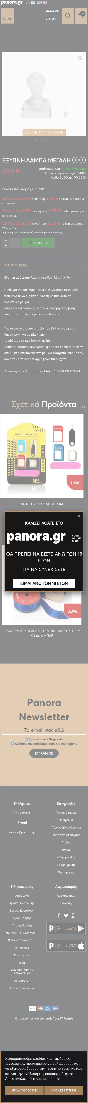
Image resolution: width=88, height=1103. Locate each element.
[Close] (79, 516)
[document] (44, 1089)
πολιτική (46, 1078)
